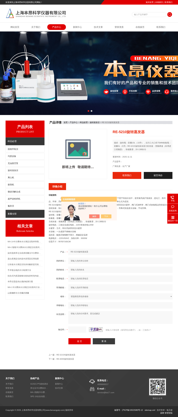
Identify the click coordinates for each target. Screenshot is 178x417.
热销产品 (34, 378)
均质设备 (12, 156)
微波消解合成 (14, 192)
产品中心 (56, 27)
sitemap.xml (150, 410)
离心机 (11, 177)
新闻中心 (77, 27)
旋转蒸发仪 (13, 170)
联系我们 (168, 2)
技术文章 (98, 27)
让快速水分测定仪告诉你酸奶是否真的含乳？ (25, 264)
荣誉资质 (119, 27)
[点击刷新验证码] (96, 329)
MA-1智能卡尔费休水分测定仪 (39, 392)
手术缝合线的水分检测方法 (19, 270)
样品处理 (84, 122)
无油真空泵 (13, 163)
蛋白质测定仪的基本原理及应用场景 (23, 259)
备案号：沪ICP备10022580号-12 (128, 410)
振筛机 (11, 185)
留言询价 (158, 175)
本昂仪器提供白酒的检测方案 (20, 281)
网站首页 (14, 27)
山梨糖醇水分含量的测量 (18, 293)
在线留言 (159, 2)
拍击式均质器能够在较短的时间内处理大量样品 (25, 276)
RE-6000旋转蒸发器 (65, 359)
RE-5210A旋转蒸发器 (65, 355)
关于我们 (35, 27)
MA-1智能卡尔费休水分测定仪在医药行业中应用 (25, 247)
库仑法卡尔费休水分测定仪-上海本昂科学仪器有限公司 (39, 388)
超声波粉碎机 (14, 199)
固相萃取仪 (13, 149)
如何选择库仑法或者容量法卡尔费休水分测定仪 (25, 253)
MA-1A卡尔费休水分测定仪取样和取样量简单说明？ (25, 241)
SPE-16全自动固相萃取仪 (39, 396)
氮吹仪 (11, 206)
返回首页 (150, 2)
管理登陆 (168, 413)
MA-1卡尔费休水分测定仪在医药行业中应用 (25, 287)
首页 (66, 122)
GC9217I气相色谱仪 (39, 384)
